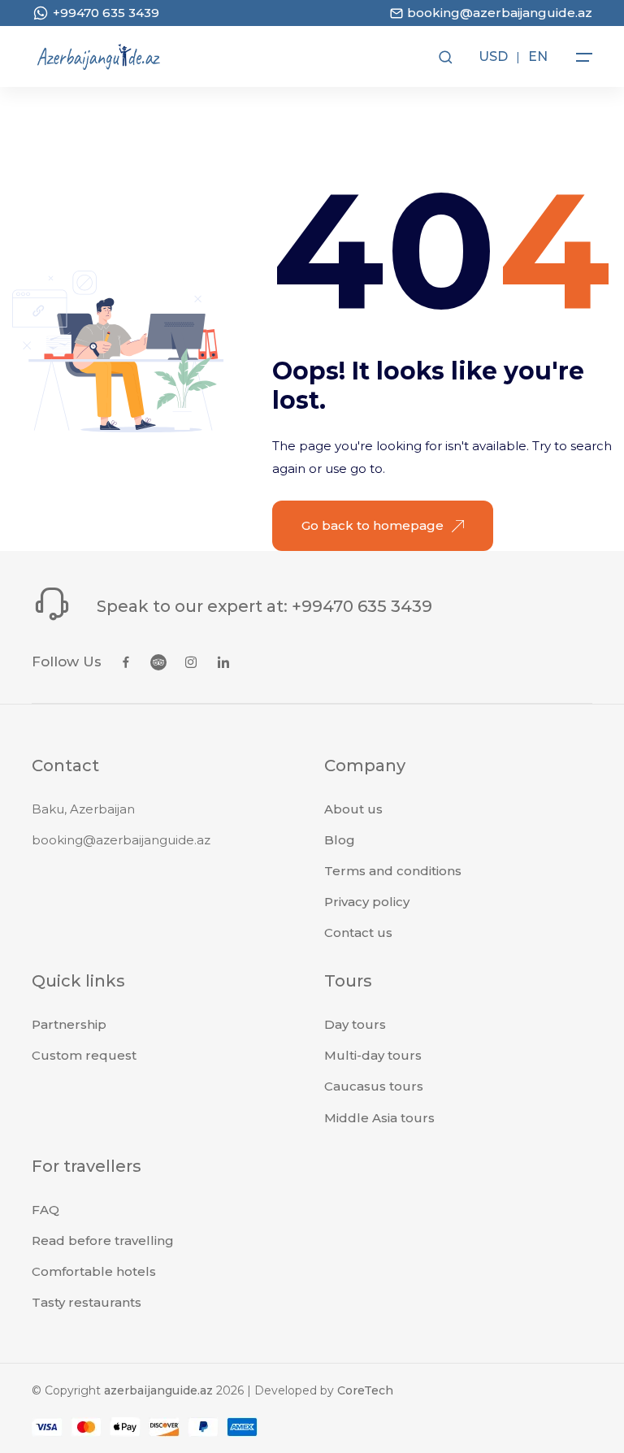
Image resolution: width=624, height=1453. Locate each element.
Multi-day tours (373, 1055)
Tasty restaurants (86, 1302)
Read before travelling (103, 1240)
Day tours (355, 1024)
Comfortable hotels (94, 1271)
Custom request (84, 1055)
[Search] (444, 57)
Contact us (358, 932)
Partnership (69, 1024)
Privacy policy (367, 901)
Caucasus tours (373, 1086)
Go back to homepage (372, 525)
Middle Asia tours (379, 1118)
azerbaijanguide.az (158, 1390)
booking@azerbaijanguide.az (121, 840)
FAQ (45, 1209)
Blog (339, 840)
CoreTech (365, 1390)
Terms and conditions (393, 870)
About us (353, 809)
